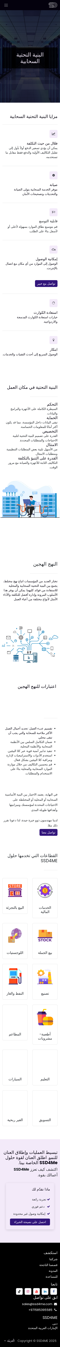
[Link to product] (45, 890)
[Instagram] (28, 1291)
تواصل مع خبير (46, 283)
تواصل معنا (48, 832)
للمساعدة (52, 1276)
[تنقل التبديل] (6, 5)
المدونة (53, 1271)
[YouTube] (36, 1291)
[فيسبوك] (53, 1291)
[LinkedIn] (45, 1291)
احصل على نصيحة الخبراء (30, 1222)
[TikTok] (19, 1291)
